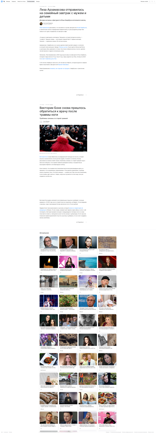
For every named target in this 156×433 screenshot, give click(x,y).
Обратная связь (151, 432)
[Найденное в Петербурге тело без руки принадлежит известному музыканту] (88, 323)
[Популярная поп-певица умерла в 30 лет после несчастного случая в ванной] (49, 265)
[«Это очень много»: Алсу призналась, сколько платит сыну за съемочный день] (107, 421)
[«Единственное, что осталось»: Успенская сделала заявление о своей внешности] (88, 421)
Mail (2, 432)
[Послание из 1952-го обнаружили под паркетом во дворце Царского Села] (107, 245)
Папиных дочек (63, 47)
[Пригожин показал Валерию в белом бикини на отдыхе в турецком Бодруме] (49, 382)
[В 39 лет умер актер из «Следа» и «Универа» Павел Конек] (68, 421)
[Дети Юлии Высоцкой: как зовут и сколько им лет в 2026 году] (68, 362)
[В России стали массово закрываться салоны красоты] (107, 304)
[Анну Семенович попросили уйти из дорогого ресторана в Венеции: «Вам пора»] (107, 265)
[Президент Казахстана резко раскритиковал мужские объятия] (88, 304)
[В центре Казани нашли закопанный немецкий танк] (107, 343)
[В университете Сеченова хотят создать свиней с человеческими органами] (49, 401)
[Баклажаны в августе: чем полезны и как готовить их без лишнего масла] (49, 362)
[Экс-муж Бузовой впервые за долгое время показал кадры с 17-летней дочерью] (49, 421)
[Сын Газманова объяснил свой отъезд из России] (88, 245)
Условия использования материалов (140, 432)
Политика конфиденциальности (127, 432)
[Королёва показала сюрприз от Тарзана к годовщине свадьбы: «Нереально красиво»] (49, 323)
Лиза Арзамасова (44, 27)
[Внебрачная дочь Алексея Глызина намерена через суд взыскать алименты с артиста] (49, 304)
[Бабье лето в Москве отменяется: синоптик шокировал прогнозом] (49, 284)
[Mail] (2, 1)
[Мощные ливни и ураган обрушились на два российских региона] (68, 382)
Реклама (10, 432)
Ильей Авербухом (82, 27)
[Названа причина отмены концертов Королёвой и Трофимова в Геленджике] (68, 265)
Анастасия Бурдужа (48, 23)
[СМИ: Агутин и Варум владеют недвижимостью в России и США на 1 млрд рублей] (88, 362)
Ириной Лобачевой (63, 64)
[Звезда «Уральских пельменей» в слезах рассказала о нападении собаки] (107, 362)
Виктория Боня (44, 156)
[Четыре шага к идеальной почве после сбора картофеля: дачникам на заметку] (68, 343)
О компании (6, 432)
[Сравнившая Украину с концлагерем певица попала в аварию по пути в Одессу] (49, 343)
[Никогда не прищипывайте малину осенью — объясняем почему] (68, 304)
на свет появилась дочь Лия (48, 58)
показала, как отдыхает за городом (59, 68)
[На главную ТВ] (4, 1)
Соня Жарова (46, 121)
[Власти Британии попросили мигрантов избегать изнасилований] (68, 284)
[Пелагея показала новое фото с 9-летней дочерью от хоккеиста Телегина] (107, 323)
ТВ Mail (53, 6)
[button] (63, 138)
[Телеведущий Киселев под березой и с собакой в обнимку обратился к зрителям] (68, 245)
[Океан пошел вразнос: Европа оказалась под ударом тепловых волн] (88, 265)
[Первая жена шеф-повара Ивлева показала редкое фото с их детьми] (107, 284)
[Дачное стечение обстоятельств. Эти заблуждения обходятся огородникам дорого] (88, 382)
